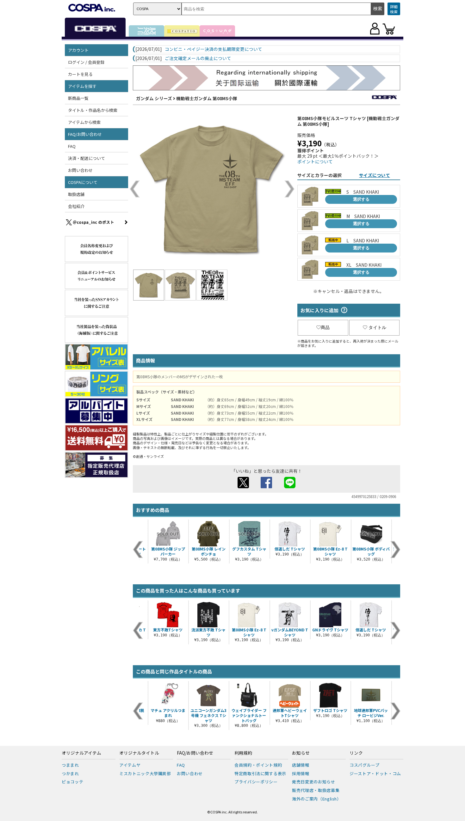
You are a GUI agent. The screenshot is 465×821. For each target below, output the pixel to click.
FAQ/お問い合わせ (195, 753)
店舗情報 (300, 765)
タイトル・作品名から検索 (92, 110)
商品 (325, 327)
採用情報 (300, 773)
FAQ (72, 146)
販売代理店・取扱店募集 (315, 790)
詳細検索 (394, 9)
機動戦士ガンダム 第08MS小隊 (206, 98)
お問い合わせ (80, 170)
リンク (356, 753)
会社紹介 (76, 206)
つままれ (70, 765)
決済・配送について (86, 158)
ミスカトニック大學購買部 (145, 773)
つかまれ (70, 773)
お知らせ (301, 753)
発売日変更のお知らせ (313, 782)
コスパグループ (365, 765)
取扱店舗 (76, 194)
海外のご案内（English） (316, 799)
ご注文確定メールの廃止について (198, 58)
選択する (361, 199)
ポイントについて (315, 161)
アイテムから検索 (84, 122)
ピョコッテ (72, 782)
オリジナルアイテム (81, 753)
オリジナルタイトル (139, 753)
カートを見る (80, 74)
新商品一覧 (78, 98)
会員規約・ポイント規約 (258, 765)
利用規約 (243, 753)
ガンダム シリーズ (154, 98)
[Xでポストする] (243, 486)
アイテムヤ (129, 765)
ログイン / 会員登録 (86, 62)
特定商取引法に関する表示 (260, 773)
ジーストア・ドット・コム (375, 773)
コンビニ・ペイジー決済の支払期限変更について (213, 49)
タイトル (377, 327)
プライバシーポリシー (256, 782)
